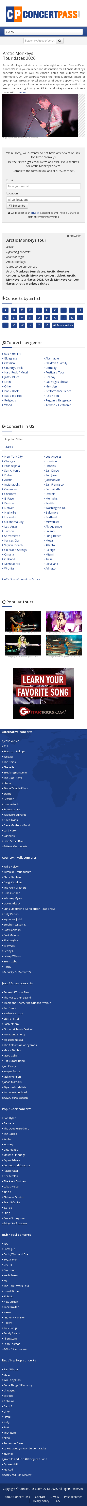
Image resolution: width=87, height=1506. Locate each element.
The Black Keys (12, 778)
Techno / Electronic (58, 405)
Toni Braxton (11, 1307)
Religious (9, 400)
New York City (13, 456)
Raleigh (50, 550)
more (22, 92)
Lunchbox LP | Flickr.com (68, 632)
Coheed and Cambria (16, 1165)
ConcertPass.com (30, 1489)
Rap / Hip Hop (12, 396)
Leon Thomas (11, 1344)
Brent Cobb (10, 961)
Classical (9, 363)
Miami (49, 554)
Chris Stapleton (12, 877)
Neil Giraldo (10, 1176)
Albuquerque (53, 526)
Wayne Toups (12, 1071)
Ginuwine (9, 1270)
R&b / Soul (52, 396)
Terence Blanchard (15, 1092)
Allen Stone (10, 1338)
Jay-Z (6, 1374)
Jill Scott (8, 1296)
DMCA (54, 1497)
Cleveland (51, 564)
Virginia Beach (13, 545)
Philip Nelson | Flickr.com (27, 656)
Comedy (50, 368)
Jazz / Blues (11, 377)
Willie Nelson (11, 866)
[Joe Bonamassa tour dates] (23, 621)
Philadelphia (11, 466)
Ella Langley (10, 940)
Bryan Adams (11, 1160)
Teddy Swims (11, 1333)
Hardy (7, 967)
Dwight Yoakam (12, 882)
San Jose (51, 475)
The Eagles (10, 1134)
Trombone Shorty (14, 1034)
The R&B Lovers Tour (16, 1286)
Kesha (7, 1139)
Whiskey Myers (12, 898)
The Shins (9, 762)
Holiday (50, 377)
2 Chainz (8, 1401)
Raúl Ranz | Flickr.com (27, 632)
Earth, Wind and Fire (15, 1254)
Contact (40, 1497)
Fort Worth (52, 489)
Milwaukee (52, 522)
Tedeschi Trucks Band (17, 992)
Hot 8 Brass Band (14, 1061)
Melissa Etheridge (14, 1155)
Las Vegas (10, 526)
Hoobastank (11, 804)
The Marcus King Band (17, 997)
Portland (51, 517)
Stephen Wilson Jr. (14, 924)
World (7, 405)
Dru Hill (7, 1265)
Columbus (10, 489)
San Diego (52, 470)
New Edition (10, 1301)
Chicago (9, 461)
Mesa (49, 540)
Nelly (6, 1422)
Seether (8, 799)
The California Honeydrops (20, 1045)
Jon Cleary (9, 1066)
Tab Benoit (10, 1008)
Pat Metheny (11, 1024)
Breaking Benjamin (15, 772)
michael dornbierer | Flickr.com (24, 137)
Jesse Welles (11, 741)
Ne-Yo (7, 1312)
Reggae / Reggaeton (58, 400)
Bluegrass (10, 358)
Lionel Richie (11, 1291)
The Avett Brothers (15, 887)
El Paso (8, 498)
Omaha (8, 554)
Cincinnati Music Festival (18, 1029)
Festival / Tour (54, 372)
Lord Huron (10, 830)
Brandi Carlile (11, 1202)
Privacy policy (40, 1501)
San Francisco (54, 484)
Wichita (8, 568)
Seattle (50, 503)
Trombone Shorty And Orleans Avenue (27, 1003)
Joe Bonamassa (13, 1040)
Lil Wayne (9, 1390)
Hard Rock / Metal (15, 372)
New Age (51, 386)
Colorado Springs (15, 550)
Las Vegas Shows (56, 382)
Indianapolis (11, 484)
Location (12, 193)
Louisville (9, 517)
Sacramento (11, 536)
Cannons (9, 836)
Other (7, 386)
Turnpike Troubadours (17, 872)
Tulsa (49, 559)
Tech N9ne (10, 1432)
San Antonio (11, 470)
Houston (51, 461)
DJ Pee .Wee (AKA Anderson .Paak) (24, 1448)
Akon (6, 1438)
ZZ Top (7, 1207)
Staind (7, 793)
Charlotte (9, 494)
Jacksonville (52, 480)
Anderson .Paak (13, 1443)
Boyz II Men (10, 1259)
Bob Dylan (9, 1118)
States (9, 447)
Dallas (7, 475)
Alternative (52, 358)
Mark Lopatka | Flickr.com (68, 656)
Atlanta (50, 545)
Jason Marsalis (12, 1082)
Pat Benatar (10, 1170)
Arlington (51, 568)
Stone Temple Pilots (15, 788)
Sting (6, 1213)
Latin (7, 382)
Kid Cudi (8, 1469)
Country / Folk (13, 368)
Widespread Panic (14, 814)
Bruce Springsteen (14, 1218)
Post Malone (11, 935)
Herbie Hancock (13, 1013)
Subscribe (18, 205)
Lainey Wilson (12, 956)
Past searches (73, 1497)
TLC (5, 1243)
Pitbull (7, 1417)
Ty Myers (9, 945)
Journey (8, 1144)
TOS (57, 1501)
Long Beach (53, 536)
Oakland (9, 559)
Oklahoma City (13, 522)
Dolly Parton (11, 914)
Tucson (8, 531)
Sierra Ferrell (11, 1018)
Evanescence (11, 809)
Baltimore (51, 512)
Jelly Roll (8, 1396)
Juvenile (8, 1454)
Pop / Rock (11, 391)
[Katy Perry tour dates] (64, 621)
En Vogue (9, 1249)
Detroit (50, 494)
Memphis (51, 498)
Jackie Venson (12, 1076)
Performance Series (58, 391)
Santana (8, 1123)
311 (5, 746)
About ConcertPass (17, 1497)
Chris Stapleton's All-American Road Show (29, 909)
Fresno (50, 531)
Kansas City (11, 540)
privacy (35, 212)
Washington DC (55, 508)
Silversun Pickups (14, 751)
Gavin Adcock (11, 903)
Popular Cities (14, 439)
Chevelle (8, 767)
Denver (8, 508)
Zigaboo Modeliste (15, 1087)
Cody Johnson (12, 930)
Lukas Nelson (11, 893)
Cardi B (7, 1406)
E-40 (6, 1427)
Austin (7, 480)
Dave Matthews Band (16, 825)
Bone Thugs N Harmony (18, 1385)
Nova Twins (10, 820)
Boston (8, 503)
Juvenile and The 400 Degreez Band (25, 1459)
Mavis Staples (12, 1050)
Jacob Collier (11, 1055)
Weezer (8, 756)
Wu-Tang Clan (12, 1380)
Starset (8, 783)
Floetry (7, 1323)
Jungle (7, 1192)
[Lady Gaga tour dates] (23, 645)
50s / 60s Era (12, 354)
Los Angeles (53, 456)
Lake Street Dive (13, 841)
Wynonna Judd (12, 919)
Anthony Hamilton (14, 1317)
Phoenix (50, 466)
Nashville (9, 512)
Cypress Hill (10, 1464)
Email (9, 180)
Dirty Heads (10, 1149)
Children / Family (56, 363)
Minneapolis (11, 564)
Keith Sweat (10, 1275)
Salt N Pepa (10, 1369)
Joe (5, 1280)
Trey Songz (10, 1328)
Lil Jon (7, 1411)
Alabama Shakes (13, 1197)
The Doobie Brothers (16, 1128)
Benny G (8, 951)
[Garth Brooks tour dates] (64, 645)
